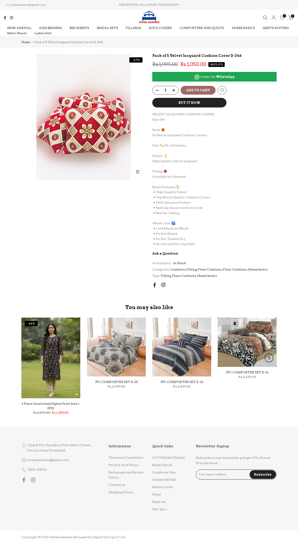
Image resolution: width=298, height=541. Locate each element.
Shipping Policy (121, 492)
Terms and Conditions (126, 457)
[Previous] (29, 358)
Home (25, 42)
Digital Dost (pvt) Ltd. (109, 537)
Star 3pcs (159, 509)
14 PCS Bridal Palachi (168, 457)
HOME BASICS (243, 28)
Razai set (159, 502)
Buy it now (189, 102)
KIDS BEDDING (50, 28)
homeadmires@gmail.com (28, 4)
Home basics (258, 269)
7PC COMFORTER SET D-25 (116, 382)
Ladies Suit (43, 33)
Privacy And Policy (124, 465)
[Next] (269, 358)
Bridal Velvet (162, 465)
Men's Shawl (17, 33)
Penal (156, 494)
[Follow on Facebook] (5, 17)
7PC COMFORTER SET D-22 (181, 382)
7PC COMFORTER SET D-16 (247, 372)
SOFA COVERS (160, 28)
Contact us (117, 485)
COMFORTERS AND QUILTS (202, 28)
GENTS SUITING (276, 28)
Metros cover (162, 487)
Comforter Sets (164, 472)
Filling (192, 269)
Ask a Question (165, 253)
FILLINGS (133, 28)
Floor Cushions (210, 269)
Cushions (178, 269)
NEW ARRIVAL (19, 28)
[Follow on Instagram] (11, 17)
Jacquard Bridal (164, 479)
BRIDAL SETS (107, 28)
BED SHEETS (79, 28)
